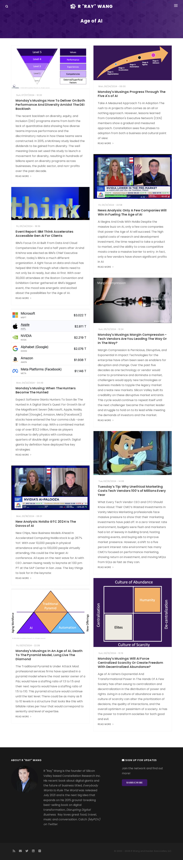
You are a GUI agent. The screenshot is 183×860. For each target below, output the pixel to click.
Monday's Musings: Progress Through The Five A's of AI (131, 93)
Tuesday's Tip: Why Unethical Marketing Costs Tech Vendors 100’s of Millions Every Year (132, 490)
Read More (23, 176)
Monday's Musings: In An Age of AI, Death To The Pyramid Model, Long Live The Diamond (49, 655)
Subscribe (134, 782)
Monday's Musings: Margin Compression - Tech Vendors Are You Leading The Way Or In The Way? (132, 338)
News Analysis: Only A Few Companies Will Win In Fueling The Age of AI (132, 212)
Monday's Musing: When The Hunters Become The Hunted (46, 390)
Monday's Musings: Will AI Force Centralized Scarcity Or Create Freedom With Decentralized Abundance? (130, 662)
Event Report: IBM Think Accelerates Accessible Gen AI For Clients (44, 233)
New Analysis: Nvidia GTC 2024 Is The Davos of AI (46, 523)
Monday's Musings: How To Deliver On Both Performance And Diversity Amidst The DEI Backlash (50, 104)
